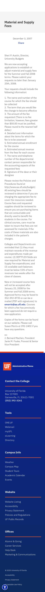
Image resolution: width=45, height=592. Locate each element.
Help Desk (10, 550)
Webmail (9, 426)
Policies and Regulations (17, 514)
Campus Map (11, 466)
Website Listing (13, 501)
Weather (9, 462)
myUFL (8, 431)
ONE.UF (9, 422)
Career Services (13, 545)
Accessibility (11, 506)
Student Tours (12, 470)
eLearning (10, 435)
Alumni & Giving (13, 541)
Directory (9, 440)
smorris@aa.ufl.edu (15, 304)
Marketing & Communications (20, 554)
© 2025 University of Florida (16, 570)
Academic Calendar (15, 475)
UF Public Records (14, 519)
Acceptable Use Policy (13, 584)
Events (8, 479)
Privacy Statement (14, 510)
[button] (5, 587)
